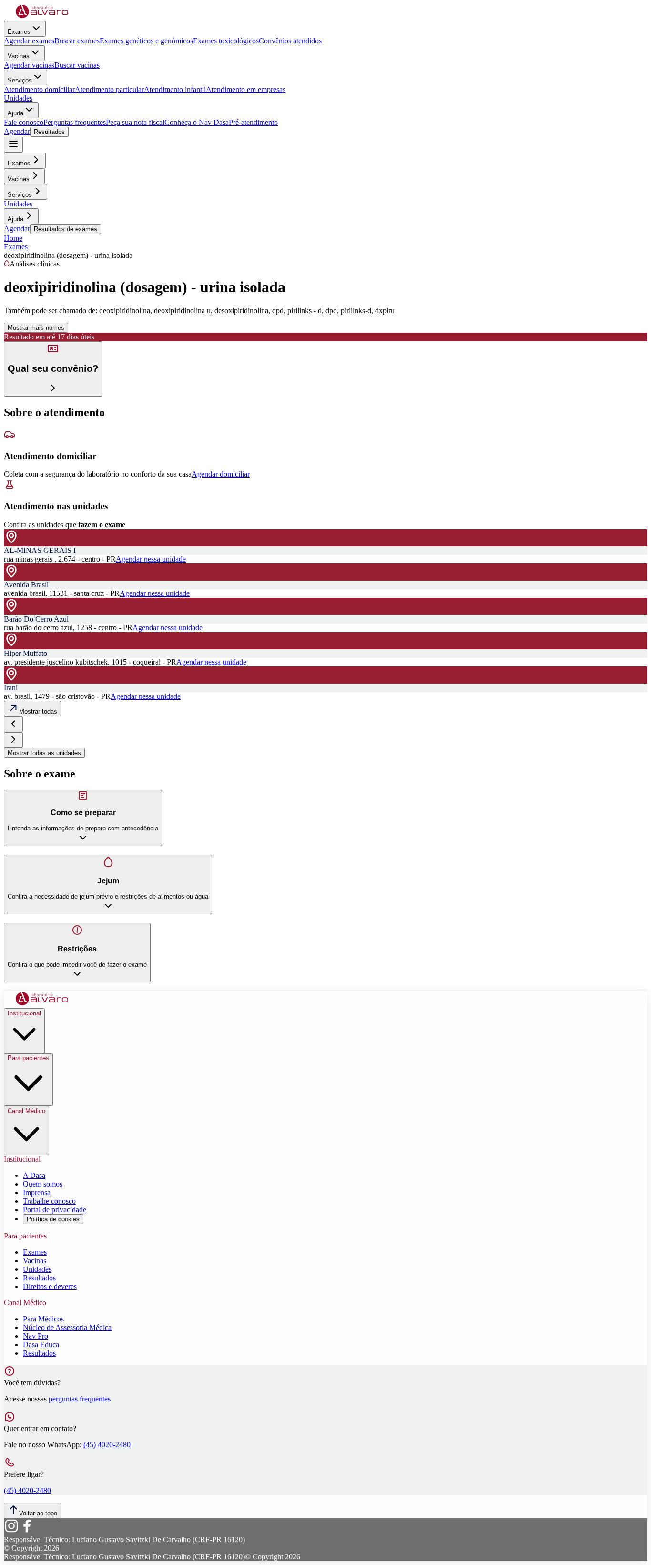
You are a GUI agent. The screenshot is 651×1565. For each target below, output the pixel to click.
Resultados (49, 131)
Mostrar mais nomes (36, 327)
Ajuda (15, 113)
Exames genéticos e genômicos (146, 41)
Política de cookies (53, 1219)
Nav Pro (35, 1336)
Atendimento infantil (175, 89)
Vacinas (19, 56)
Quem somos (42, 1184)
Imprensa (37, 1192)
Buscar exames (77, 41)
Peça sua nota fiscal (135, 122)
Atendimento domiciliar (39, 89)
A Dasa (34, 1175)
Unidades (18, 98)
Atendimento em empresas (245, 89)
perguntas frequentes (80, 1399)
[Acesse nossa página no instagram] (11, 1531)
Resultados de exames (65, 229)
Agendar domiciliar (221, 474)
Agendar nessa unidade (151, 559)
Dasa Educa (41, 1344)
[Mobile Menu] (13, 145)
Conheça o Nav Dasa (196, 122)
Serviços (20, 80)
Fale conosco (23, 122)
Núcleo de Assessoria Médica (67, 1327)
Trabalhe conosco (49, 1201)
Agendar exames (29, 41)
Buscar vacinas (77, 65)
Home (13, 238)
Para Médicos (43, 1319)
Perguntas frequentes (74, 122)
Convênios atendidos (290, 41)
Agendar (17, 131)
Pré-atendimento (253, 122)
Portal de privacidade (54, 1210)
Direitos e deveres (50, 1286)
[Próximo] (13, 740)
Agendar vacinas (29, 65)
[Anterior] (13, 724)
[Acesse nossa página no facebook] (26, 1531)
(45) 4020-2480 (107, 1445)
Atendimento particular (109, 89)
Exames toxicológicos (226, 41)
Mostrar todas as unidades (44, 753)
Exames (19, 31)
